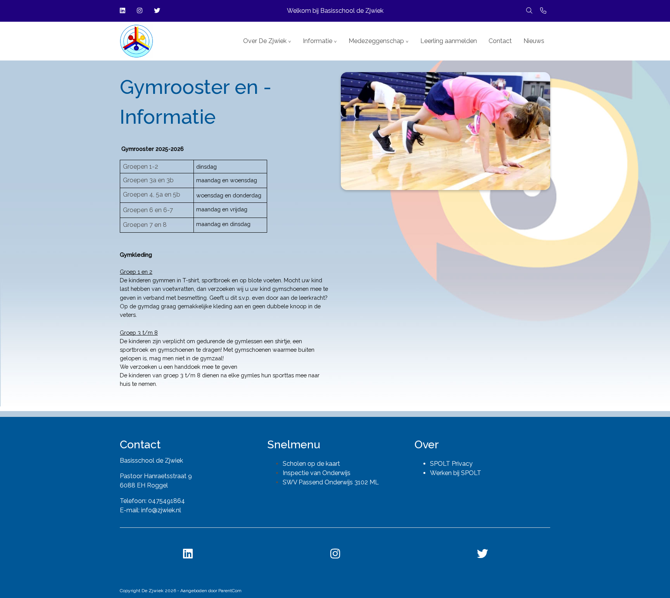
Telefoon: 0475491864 (152, 501)
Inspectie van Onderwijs (317, 473)
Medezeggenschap (376, 41)
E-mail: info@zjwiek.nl (150, 510)
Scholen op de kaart (311, 463)
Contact (500, 41)
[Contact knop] (543, 11)
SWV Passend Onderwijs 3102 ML (331, 482)
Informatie (317, 41)
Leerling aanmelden (448, 41)
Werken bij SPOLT (455, 473)
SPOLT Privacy (451, 463)
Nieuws (533, 41)
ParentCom (230, 590)
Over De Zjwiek (265, 41)
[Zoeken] (529, 11)
